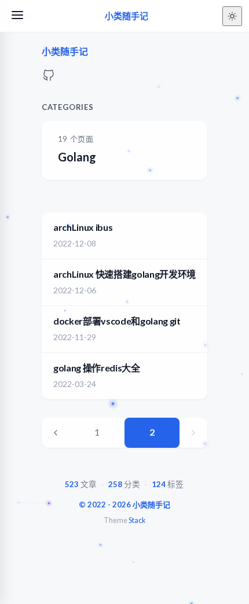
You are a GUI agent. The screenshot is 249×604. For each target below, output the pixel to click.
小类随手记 (126, 16)
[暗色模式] (232, 16)
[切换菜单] (17, 16)
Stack (137, 520)
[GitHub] (49, 78)
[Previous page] (55, 433)
